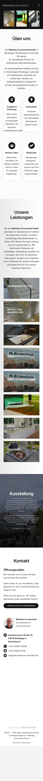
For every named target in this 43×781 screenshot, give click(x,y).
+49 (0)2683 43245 (17, 646)
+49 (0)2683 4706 (17, 651)
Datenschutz (26, 743)
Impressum (16, 743)
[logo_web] (15, 4)
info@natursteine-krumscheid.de (23, 655)
